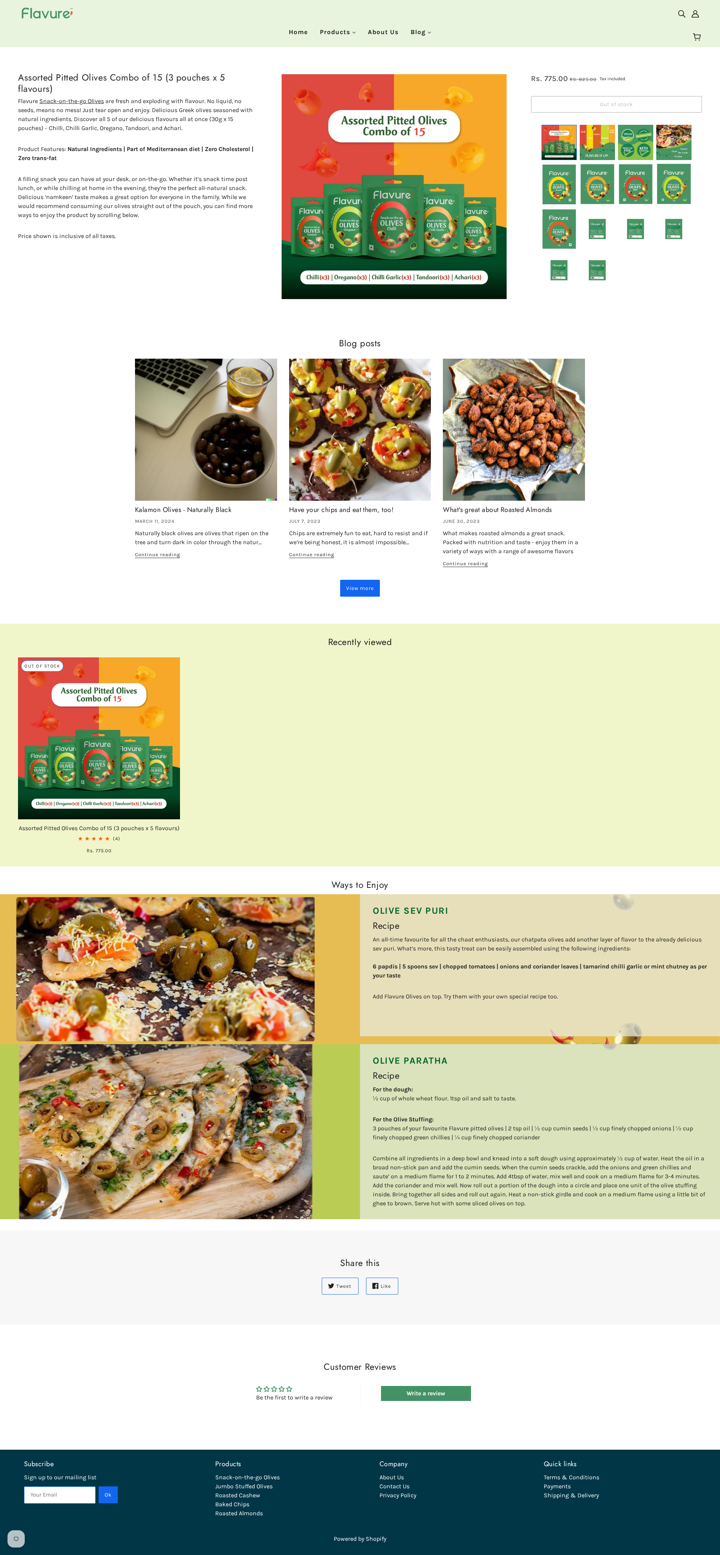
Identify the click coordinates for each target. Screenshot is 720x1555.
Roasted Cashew (237, 1495)
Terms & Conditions (571, 1477)
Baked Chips (232, 1504)
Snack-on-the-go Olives (71, 101)
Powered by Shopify (360, 1538)
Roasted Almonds (239, 1513)
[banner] (47, 12)
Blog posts (360, 344)
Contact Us (395, 1486)
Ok (108, 1495)
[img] (681, 13)
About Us (392, 1477)
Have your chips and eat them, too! (341, 510)
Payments (557, 1486)
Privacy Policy (398, 1495)
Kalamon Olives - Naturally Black (183, 510)
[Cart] (698, 37)
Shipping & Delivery (571, 1495)
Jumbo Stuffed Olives (244, 1486)
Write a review (425, 1393)
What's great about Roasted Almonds (497, 510)
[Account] (695, 13)
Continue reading (157, 554)
